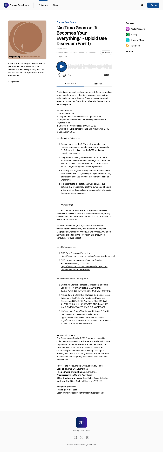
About (55, 5)
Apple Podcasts (138, 29)
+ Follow (153, 5)
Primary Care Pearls (19, 5)
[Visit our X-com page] (81, 437)
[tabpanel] (84, 244)
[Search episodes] (142, 5)
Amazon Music (137, 40)
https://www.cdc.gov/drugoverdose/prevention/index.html (88, 256)
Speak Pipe (80, 101)
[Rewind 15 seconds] (59, 75)
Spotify (134, 34)
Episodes (43, 5)
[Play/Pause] (62, 67)
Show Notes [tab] (70, 83)
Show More (13, 75)
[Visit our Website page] (87, 437)
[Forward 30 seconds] (64, 75)
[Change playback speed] (69, 75)
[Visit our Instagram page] (75, 437)
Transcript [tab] (97, 83)
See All (129, 51)
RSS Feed (135, 45)
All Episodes (13, 81)
